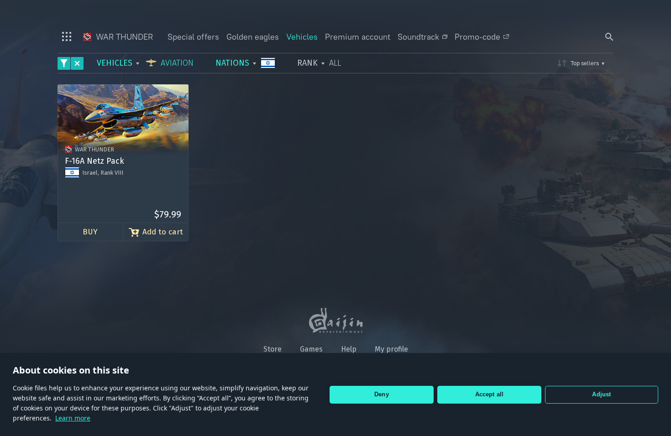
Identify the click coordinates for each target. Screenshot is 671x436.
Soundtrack (418, 36)
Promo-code (477, 36)
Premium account (357, 36)
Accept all (489, 394)
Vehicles (302, 36)
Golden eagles (252, 36)
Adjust (601, 394)
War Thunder (123, 36)
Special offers (193, 36)
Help (348, 349)
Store (272, 349)
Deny (381, 394)
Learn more (72, 418)
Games (311, 349)
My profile (391, 349)
